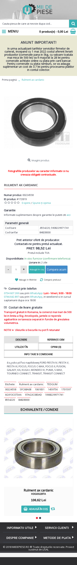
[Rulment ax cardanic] (38, 122)
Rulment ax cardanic (31, 384)
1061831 (39, 389)
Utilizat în (21, 347)
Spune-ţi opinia (41, 203)
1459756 (53, 389)
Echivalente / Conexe (39, 409)
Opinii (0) (56, 347)
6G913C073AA (13, 394)
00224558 (10, 389)
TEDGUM (52, 384)
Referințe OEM (55, 339)
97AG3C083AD (33, 394)
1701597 (66, 389)
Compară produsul (52, 279)
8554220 (10, 400)
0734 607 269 (11, 293)
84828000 (23, 400)
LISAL (45, 549)
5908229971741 (54, 394)
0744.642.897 (11, 296)
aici (68, 215)
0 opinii (26, 203)
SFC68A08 (25, 389)
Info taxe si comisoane (38, 354)
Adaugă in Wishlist (28, 279)
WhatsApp (36, 293)
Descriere (21, 339)
